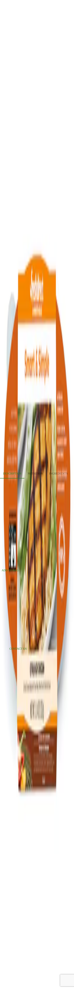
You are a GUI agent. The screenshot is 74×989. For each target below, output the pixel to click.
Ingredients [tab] (58, 473)
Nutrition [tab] (35, 473)
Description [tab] (12, 473)
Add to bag (10, 570)
